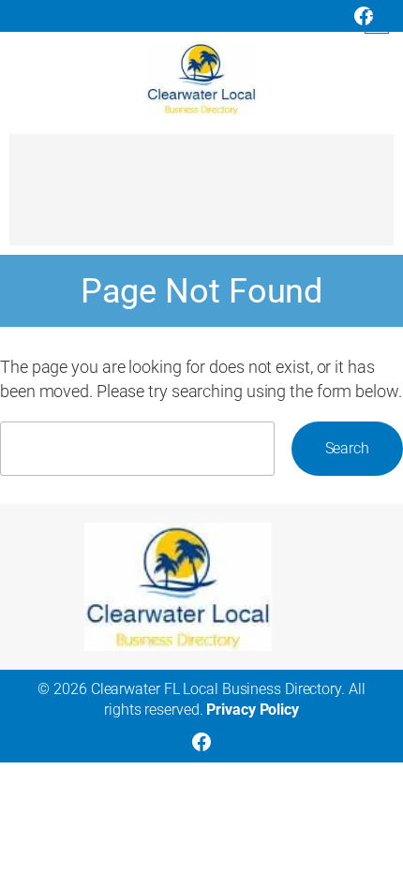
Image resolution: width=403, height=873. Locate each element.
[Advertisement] (201, 198)
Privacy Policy (252, 709)
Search (347, 448)
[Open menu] (377, 21)
